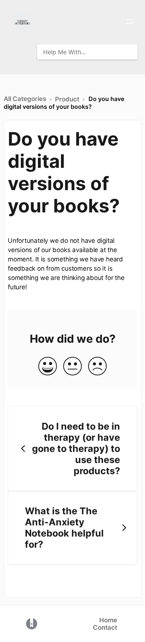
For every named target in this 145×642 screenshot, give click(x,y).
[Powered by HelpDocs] (31, 623)
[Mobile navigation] (130, 22)
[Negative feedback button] (97, 366)
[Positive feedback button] (47, 366)
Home (108, 620)
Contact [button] (105, 627)
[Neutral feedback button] (72, 366)
